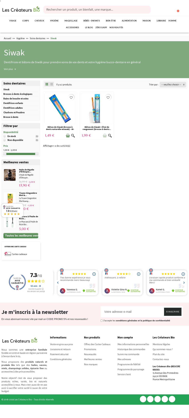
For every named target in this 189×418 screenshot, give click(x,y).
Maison (147, 21)
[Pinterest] (157, 399)
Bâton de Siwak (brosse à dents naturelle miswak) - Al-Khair (60, 129)
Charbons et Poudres (14, 112)
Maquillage (71, 21)
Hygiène (54, 21)
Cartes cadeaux (19, 254)
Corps (25, 21)
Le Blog (89, 28)
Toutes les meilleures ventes (21, 235)
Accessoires (72, 28)
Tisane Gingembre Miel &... (28, 194)
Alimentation (129, 21)
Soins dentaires (14, 83)
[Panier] (176, 9)
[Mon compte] (165, 10)
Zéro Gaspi (101, 28)
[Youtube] (172, 399)
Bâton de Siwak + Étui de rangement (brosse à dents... (97, 128)
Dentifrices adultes (13, 108)
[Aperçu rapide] (73, 136)
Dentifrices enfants (13, 103)
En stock (12, 136)
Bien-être (111, 21)
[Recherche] (146, 9)
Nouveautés (116, 28)
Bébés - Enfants (91, 21)
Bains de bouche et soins (15, 98)
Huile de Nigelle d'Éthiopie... (26, 170)
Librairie (161, 21)
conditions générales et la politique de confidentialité (143, 320)
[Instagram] (165, 399)
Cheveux (39, 21)
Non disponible (15, 140)
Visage (12, 21)
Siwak (6, 89)
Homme (172, 21)
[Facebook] (143, 399)
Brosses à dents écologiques (17, 94)
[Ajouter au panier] (68, 136)
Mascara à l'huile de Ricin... (28, 217)
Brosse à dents (10, 117)
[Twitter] (150, 399)
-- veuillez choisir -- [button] (171, 84)
